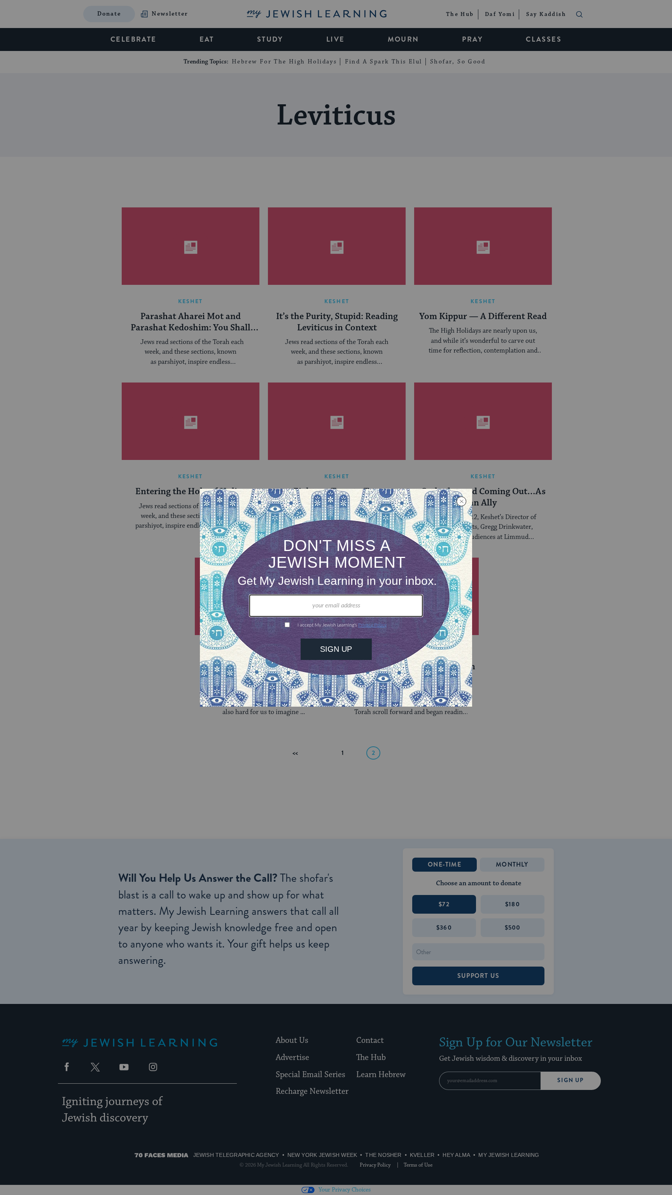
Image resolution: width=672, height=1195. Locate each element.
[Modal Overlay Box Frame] (336, 598)
